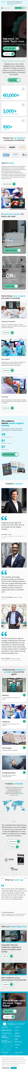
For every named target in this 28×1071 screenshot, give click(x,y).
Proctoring (4, 397)
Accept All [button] (14, 1067)
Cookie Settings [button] (6, 1067)
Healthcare (6, 722)
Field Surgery (7, 748)
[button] (25, 878)
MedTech (5, 695)
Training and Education (8, 321)
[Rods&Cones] (6, 8)
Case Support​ (5, 359)
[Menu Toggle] (26, 8)
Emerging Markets (8, 773)
